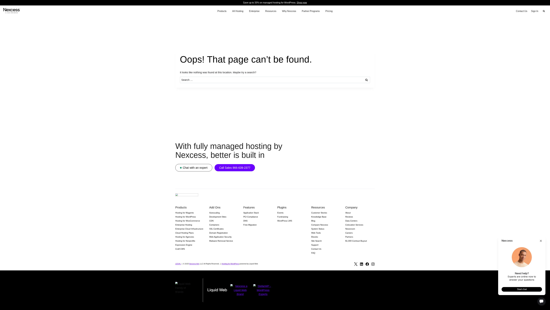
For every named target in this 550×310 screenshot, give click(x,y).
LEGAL (178, 264)
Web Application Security (220, 237)
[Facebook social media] (367, 264)
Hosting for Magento (184, 213)
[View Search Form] (544, 11)
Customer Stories (319, 213)
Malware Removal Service (221, 241)
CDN (211, 221)
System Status (317, 229)
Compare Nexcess (319, 225)
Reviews (349, 217)
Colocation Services (354, 225)
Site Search (316, 241)
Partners (349, 237)
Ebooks (314, 237)
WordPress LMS (284, 221)
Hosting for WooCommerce (187, 221)
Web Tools (316, 233)
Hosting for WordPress (185, 217)
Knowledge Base (318, 217)
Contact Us (521, 11)
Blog (313, 221)
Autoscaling (214, 213)
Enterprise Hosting (183, 225)
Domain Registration (218, 233)
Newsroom (350, 229)
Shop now (302, 2)
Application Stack (251, 213)
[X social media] (356, 264)
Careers (349, 233)
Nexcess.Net (194, 264)
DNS (245, 221)
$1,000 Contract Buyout (356, 241)
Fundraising (282, 217)
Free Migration (250, 225)
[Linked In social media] (361, 264)
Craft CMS (180, 249)
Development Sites (217, 217)
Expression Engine (183, 245)
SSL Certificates (216, 229)
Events (280, 213)
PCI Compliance (250, 217)
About (348, 213)
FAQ (313, 253)
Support (314, 245)
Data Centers (351, 221)
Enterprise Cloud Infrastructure (189, 229)
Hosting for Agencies (184, 237)
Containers (214, 225)
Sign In (534, 11)
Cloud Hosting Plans (184, 233)
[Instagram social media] (373, 264)
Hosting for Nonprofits (185, 241)
